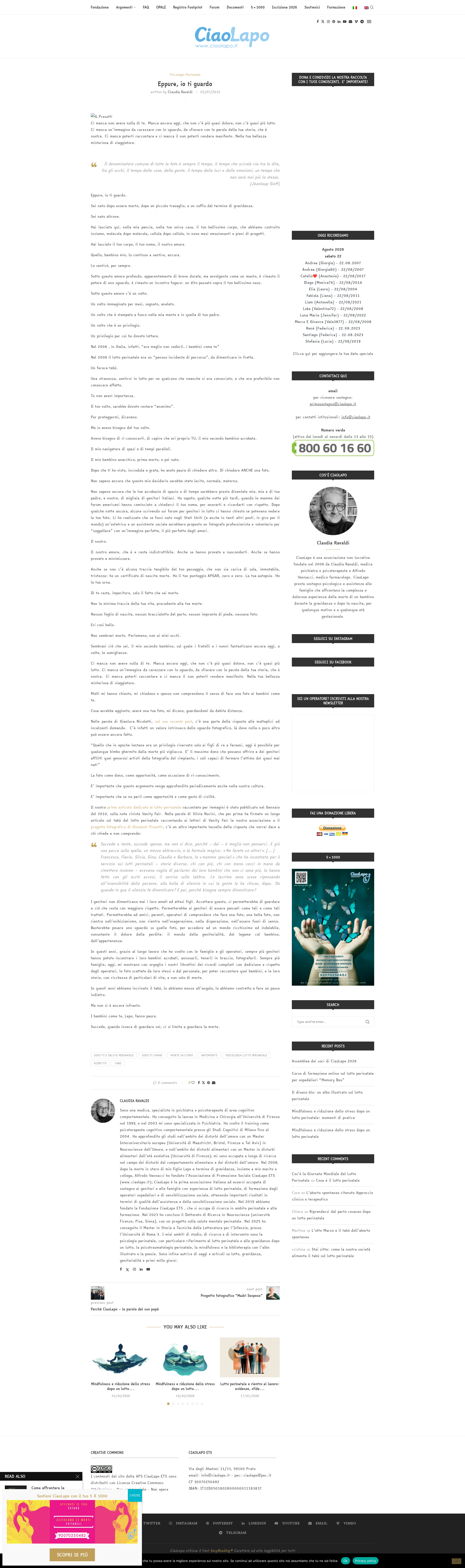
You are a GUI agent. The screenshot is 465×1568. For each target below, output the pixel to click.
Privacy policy (365, 1560)
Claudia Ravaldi (180, 92)
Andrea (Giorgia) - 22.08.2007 (333, 263)
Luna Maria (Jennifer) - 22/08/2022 (333, 315)
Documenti (235, 7)
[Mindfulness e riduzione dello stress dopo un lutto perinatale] (185, 1357)
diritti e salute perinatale (114, 1055)
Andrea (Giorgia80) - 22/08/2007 (333, 269)
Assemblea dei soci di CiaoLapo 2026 (324, 1061)
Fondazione (100, 7)
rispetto (100, 1063)
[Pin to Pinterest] (208, 1083)
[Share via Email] (213, 1083)
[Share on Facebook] (199, 1083)
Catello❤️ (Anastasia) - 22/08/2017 (333, 276)
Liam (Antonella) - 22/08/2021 (333, 302)
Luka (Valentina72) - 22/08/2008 (333, 308)
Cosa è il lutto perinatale (338, 1180)
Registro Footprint (187, 7)
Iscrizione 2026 (284, 7)
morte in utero (181, 1055)
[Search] (371, 7)
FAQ (146, 7)
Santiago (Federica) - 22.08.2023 (333, 335)
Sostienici (312, 7)
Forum (214, 7)
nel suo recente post (173, 721)
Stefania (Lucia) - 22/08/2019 (333, 341)
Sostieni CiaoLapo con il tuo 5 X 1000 (72, 1496)
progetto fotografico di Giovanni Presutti (127, 827)
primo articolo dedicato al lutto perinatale (144, 807)
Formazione (336, 7)
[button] (97, 1371)
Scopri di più (72, 1555)
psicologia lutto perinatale (246, 1055)
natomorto (209, 1055)
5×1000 (258, 7)
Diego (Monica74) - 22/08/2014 (333, 282)
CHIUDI (135, 1495)
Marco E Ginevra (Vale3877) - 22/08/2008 (333, 321)
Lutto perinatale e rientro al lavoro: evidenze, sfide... (249, 1386)
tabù (118, 1063)
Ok (345, 1560)
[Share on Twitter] (203, 1083)
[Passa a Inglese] (366, 7)
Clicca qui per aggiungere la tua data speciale (333, 353)
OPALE (161, 7)
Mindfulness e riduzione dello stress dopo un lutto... (120, 1386)
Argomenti (124, 7)
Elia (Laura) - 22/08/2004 (333, 289)
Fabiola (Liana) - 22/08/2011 (333, 295)
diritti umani (152, 1055)
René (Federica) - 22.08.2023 (333, 328)
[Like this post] (193, 1083)
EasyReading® (221, 1550)
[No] (456, 1561)
